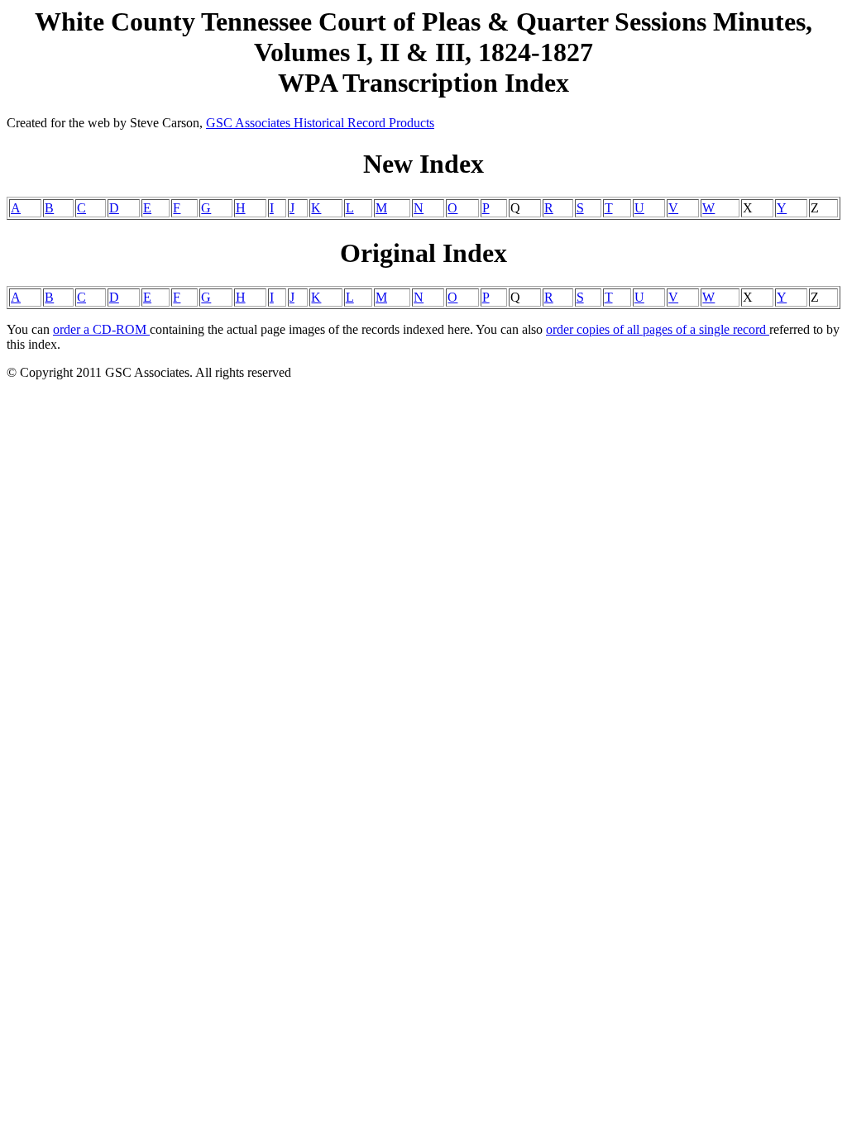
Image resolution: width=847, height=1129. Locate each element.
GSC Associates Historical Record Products (320, 123)
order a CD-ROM (101, 329)
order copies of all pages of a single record (657, 329)
